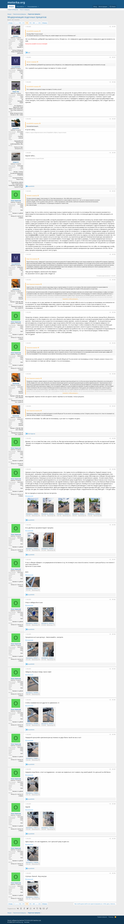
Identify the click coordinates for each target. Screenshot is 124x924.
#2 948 (113, 804)
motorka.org (19, 922)
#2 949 (113, 838)
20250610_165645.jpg (64, 514)
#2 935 (113, 343)
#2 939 (113, 469)
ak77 (10, 20)
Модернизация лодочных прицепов (27, 17)
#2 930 (113, 152)
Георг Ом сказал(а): (32, 259)
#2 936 (113, 374)
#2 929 (113, 119)
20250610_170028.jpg (33, 862)
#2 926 (113, 26)
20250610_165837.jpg (79, 514)
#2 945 (113, 699)
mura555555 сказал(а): (33, 31)
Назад (10, 23)
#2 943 (113, 634)
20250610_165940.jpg (33, 693)
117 (23, 23)
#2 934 (113, 312)
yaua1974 (15, 128)
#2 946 (113, 734)
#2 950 (113, 873)
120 (34, 23)
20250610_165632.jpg (33, 549)
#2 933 (113, 279)
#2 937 (113, 406)
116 (20, 23)
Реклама (26, 922)
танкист (16, 36)
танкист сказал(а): (31, 62)
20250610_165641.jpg (48, 549)
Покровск (20, 136)
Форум (11, 6)
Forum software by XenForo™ (24, 920)
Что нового (20, 6)
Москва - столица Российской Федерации (16, 172)
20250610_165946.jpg (33, 724)
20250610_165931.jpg (48, 658)
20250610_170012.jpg (33, 828)
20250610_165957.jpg (48, 724)
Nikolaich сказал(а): (32, 195)
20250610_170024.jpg (33, 897)
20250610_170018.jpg (48, 828)
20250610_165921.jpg (33, 623)
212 (39, 23)
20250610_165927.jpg (33, 658)
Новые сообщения (13, 9)
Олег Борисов (16, 200)
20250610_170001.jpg (33, 758)
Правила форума (102, 917)
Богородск (20, 101)
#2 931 (113, 191)
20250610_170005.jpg (33, 793)
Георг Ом (16, 92)
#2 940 (113, 524)
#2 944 (113, 669)
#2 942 (113, 599)
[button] (25, 6)
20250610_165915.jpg (33, 589)
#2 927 (113, 57)
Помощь (110, 917)
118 (27, 23)
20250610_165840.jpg (95, 514)
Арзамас (20, 297)
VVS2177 (16, 162)
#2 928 (113, 82)
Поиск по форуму (25, 9)
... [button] (36, 23)
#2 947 (113, 769)
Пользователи (32, 6)
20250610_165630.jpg (48, 514)
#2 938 (113, 438)
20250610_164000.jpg (33, 514)
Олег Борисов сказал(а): (33, 284)
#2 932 (113, 254)
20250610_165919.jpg (48, 623)
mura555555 (15, 67)
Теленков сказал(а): (32, 347)
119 (30, 23)
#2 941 (113, 559)
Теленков (15, 289)
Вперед (44, 23)
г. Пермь (21, 44)
